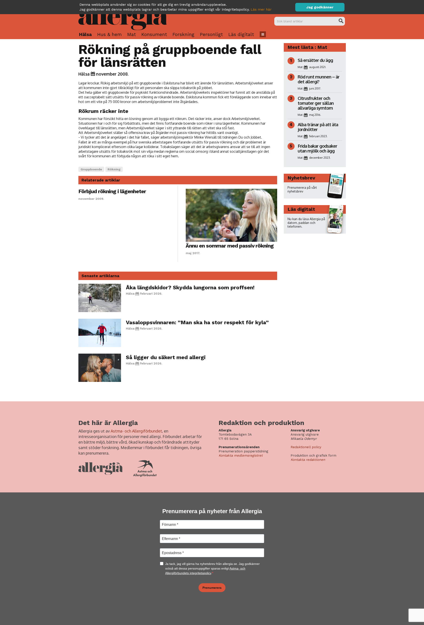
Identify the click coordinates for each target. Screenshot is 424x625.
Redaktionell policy (306, 447)
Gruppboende (91, 169)
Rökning (114, 169)
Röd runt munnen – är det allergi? (318, 79)
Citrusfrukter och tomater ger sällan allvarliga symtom (316, 103)
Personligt (211, 34)
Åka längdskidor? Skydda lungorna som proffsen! (190, 287)
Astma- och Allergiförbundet (136, 431)
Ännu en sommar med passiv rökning (230, 246)
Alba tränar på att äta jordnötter (318, 127)
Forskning (183, 34)
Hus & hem (109, 34)
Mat (131, 34)
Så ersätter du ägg (315, 60)
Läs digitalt (241, 34)
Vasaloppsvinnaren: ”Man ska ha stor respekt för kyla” (197, 322)
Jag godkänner (319, 7)
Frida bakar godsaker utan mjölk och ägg (317, 148)
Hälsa (85, 34)
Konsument (154, 34)
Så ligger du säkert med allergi (166, 357)
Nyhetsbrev (301, 178)
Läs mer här (261, 9)
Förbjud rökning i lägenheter (112, 191)
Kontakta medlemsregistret (241, 455)
